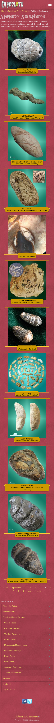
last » (39, 591)
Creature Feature (12, 628)
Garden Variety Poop (13, 634)
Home (3, 11)
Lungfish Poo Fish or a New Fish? (27, 163)
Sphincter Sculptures (13, 667)
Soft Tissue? (27, 209)
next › (30, 591)
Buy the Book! (9, 690)
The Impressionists (12, 673)
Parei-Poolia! (10, 656)
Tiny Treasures (27, 394)
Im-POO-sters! (10, 639)
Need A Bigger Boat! (27, 534)
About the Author (10, 606)
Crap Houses (10, 623)
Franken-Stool (27, 487)
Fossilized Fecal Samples (18, 11)
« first (5, 587)
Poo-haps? (9, 661)
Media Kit (7, 684)
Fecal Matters (9, 611)
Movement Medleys (12, 650)
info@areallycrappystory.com (26, 716)
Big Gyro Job (27, 580)
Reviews (6, 678)
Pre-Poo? (27, 71)
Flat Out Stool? (27, 117)
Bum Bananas (27, 440)
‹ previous (16, 587)
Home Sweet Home (27, 301)
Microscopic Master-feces (15, 645)
